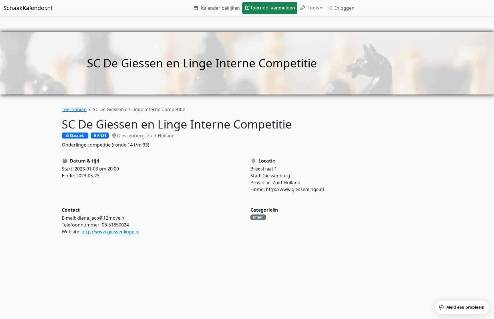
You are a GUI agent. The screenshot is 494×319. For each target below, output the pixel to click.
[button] (311, 8)
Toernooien (74, 109)
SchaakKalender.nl (27, 8)
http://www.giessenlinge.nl (110, 231)
